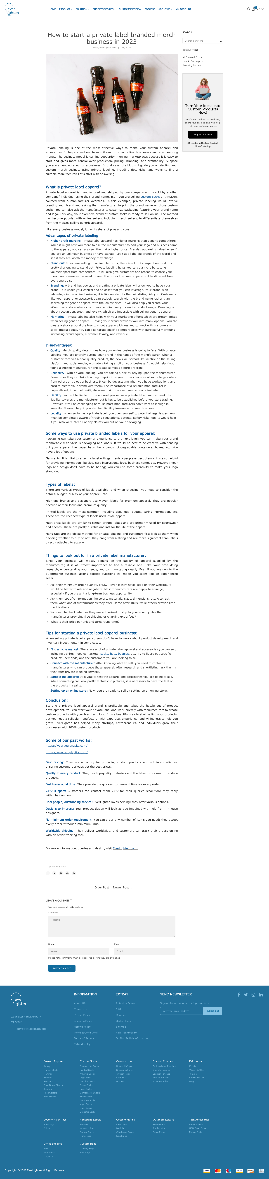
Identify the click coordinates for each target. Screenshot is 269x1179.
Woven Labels (87, 1128)
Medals (120, 1128)
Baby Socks (86, 1108)
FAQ (118, 1009)
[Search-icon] (248, 9)
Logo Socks (86, 1078)
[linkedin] (261, 995)
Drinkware (195, 1061)
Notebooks (49, 1153)
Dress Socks (86, 1085)
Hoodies (47, 1078)
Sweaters (48, 1081)
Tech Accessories (199, 1119)
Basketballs (159, 1125)
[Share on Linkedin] (74, 873)
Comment (53, 913)
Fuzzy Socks (86, 1097)
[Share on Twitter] (54, 873)
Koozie (192, 1066)
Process (149, 9)
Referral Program (126, 1032)
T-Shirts (47, 1074)
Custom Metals (125, 1119)
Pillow (46, 1128)
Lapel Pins (121, 1125)
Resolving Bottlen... (192, 65)
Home (52, 9)
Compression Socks (90, 1093)
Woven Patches (161, 1081)
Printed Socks (87, 1070)
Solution (82, 9)
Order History (124, 1021)
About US (80, 1003)
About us (164, 9)
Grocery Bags (87, 1149)
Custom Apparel (53, 1061)
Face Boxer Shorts (53, 1085)
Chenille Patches (161, 1070)
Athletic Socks (87, 1074)
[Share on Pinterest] (61, 873)
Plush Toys (48, 1125)
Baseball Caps (124, 1066)
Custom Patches (163, 1061)
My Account (183, 9)
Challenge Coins (125, 1132)
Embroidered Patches (164, 1066)
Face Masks (49, 1097)
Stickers (84, 1125)
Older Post (101, 887)
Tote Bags (85, 1153)
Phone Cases (196, 1125)
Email (117, 944)
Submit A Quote (125, 1003)
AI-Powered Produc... (193, 57)
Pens (45, 1149)
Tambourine (159, 1128)
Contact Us (81, 1009)
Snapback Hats (124, 1070)
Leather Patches (161, 1074)
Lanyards (48, 1156)
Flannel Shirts (50, 1070)
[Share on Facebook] (48, 873)
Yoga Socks (86, 1104)
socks (104, 653)
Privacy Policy (82, 1015)
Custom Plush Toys (54, 1119)
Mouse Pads (195, 1132)
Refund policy (82, 1044)
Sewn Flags (159, 1132)
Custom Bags (88, 1144)
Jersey (46, 1066)
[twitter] (246, 995)
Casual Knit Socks (89, 1066)
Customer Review (130, 9)
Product (65, 9)
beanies (123, 653)
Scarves (47, 1089)
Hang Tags (85, 1136)
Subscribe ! (213, 1011)
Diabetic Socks (87, 1112)
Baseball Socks (88, 1081)
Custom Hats (124, 1061)
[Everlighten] (19, 1003)
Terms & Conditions (86, 1032)
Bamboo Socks (87, 1100)
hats (113, 653)
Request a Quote (207, 9)
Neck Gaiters (50, 1093)
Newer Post (121, 887)
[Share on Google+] (67, 873)
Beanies (120, 1081)
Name (51, 944)
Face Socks (86, 1089)
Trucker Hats (123, 1074)
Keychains (121, 1136)
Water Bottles (196, 1070)
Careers (120, 1015)
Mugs (192, 1081)
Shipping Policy (83, 1021)
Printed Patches (161, 1078)
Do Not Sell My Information (132, 1038)
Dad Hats (121, 1078)
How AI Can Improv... (193, 61)
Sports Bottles (196, 1078)
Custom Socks (88, 1061)
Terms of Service (84, 1038)
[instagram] (253, 995)
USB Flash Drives (198, 1128)
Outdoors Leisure (163, 1119)
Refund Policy (82, 1027)
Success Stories (103, 9)
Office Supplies (52, 1144)
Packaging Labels (90, 1119)
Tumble (193, 1074)
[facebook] (239, 995)
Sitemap (121, 1027)
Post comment (62, 968)
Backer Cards (87, 1132)
